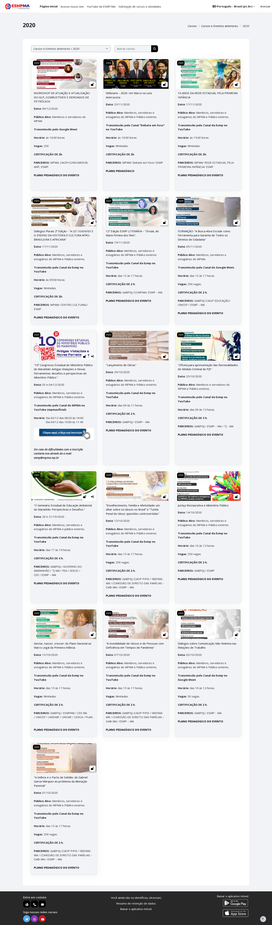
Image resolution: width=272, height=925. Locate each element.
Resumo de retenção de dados (136, 903)
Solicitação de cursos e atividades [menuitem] (139, 6)
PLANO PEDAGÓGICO (120, 171)
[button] (233, 6)
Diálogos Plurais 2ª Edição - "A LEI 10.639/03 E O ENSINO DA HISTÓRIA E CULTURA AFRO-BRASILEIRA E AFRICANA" (63, 235)
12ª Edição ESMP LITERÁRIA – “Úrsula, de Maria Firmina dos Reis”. (132, 233)
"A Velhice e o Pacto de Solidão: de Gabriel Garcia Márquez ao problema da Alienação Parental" (61, 781)
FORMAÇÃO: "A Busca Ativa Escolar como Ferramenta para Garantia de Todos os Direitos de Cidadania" (204, 235)
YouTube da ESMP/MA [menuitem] (101, 6)
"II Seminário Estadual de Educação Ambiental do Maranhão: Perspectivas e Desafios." (63, 507)
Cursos (192, 26)
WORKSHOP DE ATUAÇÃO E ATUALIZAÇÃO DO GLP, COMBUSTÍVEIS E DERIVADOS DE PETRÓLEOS (62, 97)
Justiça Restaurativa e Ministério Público (203, 505)
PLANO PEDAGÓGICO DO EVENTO (56, 175)
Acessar (265, 6)
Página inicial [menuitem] (49, 6)
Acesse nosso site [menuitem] (72, 6)
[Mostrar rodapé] (263, 919)
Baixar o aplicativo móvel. (136, 909)
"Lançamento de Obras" (121, 365)
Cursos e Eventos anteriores (219, 26)
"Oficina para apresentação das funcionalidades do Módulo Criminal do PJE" (208, 367)
